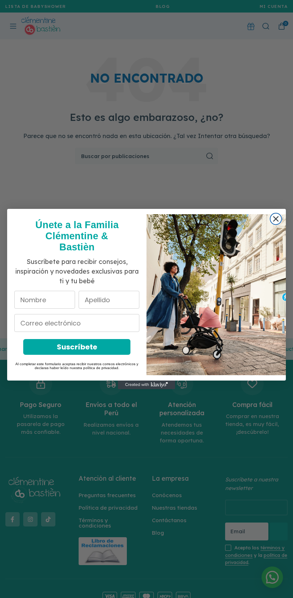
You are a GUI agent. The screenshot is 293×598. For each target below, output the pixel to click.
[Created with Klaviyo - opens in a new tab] (146, 385)
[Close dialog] (276, 219)
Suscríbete (77, 347)
